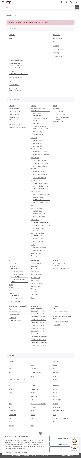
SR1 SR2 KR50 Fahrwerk (41, 155)
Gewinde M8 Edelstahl (38, 331)
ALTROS (55, 361)
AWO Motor (37, 143)
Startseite (12, 34)
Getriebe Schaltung (39, 126)
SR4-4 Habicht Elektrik (40, 183)
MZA (10, 404)
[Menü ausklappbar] (3, 1)
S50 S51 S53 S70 (36, 208)
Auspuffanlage (38, 135)
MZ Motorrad (35, 277)
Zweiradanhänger (37, 253)
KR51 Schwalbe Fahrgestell (38, 198)
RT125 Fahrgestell (17, 272)
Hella (55, 389)
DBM (10, 372)
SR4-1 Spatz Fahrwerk (40, 163)
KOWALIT (34, 393)
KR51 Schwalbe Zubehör (41, 202)
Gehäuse (36, 123)
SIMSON (11, 418)
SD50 (32, 297)
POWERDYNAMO (58, 411)
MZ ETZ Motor (15, 302)
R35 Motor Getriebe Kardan (62, 118)
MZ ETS (11, 290)
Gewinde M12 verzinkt (38, 345)
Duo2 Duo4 (34, 266)
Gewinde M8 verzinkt (38, 334)
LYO (10, 396)
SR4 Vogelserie (36, 289)
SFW (54, 414)
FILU (10, 385)
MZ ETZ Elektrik (16, 296)
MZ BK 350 (12, 263)
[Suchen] (77, 7)
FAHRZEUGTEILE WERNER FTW (17, 381)
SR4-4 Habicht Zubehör (41, 189)
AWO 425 (34, 137)
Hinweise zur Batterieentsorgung (15, 89)
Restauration (58, 309)
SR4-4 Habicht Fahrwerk (41, 186)
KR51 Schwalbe (36, 192)
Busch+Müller (35, 369)
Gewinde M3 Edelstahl (38, 311)
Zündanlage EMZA (15, 114)
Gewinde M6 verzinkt (38, 328)
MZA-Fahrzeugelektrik (38, 404)
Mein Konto (12, 42)
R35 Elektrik (59, 111)
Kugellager (12, 309)
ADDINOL (57, 306)
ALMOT (33, 361)
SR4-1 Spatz (35, 157)
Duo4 (32, 244)
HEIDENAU (34, 389)
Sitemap (56, 45)
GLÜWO (33, 385)
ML (10, 400)
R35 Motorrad (35, 280)
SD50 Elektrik (37, 236)
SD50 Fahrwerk (38, 239)
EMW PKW (34, 269)
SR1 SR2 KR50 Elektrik (40, 152)
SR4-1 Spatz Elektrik (39, 160)
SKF (32, 418)
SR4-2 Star (34, 169)
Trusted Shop (57, 56)
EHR (32, 376)
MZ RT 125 (12, 266)
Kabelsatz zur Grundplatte (17, 128)
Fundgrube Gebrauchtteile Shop (62, 318)
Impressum (8, 452)
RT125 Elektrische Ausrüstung (17, 276)
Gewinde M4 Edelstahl (38, 314)
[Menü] (78, 438)
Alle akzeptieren (62, 438)
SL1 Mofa (34, 292)
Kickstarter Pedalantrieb (41, 129)
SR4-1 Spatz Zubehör (40, 166)
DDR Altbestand (36, 372)
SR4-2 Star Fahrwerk (40, 175)
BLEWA (11, 369)
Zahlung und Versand (16, 77)
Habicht (11, 389)
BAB (10, 365)
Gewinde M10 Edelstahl (39, 337)
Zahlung (56, 53)
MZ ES (11, 284)
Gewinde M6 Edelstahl (38, 325)
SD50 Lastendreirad (37, 233)
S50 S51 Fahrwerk (39, 214)
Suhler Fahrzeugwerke (60, 418)
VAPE (32, 422)
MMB (32, 400)
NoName (34, 407)
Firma (10, 38)
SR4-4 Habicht (35, 180)
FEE (32, 380)
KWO (55, 393)
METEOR (56, 396)
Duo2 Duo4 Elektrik (39, 247)
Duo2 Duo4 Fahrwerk (40, 250)
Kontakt (55, 42)
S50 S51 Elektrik (38, 211)
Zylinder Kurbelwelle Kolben (40, 119)
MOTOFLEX (57, 400)
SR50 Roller (35, 219)
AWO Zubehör (38, 146)
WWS (32, 425)
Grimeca (56, 385)
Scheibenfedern (14, 315)
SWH (10, 422)
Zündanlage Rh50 (14, 108)
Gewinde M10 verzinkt (38, 339)
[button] (61, 2)
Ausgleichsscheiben (15, 320)
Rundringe (12, 317)
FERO (55, 380)
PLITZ (32, 411)
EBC (10, 376)
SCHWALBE (12, 414)
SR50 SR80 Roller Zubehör (39, 229)
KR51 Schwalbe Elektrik (41, 195)
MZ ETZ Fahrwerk (16, 299)
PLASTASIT (12, 411)
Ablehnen (63, 450)
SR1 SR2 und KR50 (37, 149)
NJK (10, 407)
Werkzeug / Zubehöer (61, 322)
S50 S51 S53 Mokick (37, 283)
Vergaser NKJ (37, 132)
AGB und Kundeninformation (15, 72)
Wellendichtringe (14, 312)
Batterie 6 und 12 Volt (16, 125)
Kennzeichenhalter (60, 312)
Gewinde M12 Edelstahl (39, 342)
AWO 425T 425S (36, 263)
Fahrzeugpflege (36, 256)
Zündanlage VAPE (14, 117)
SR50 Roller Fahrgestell (41, 222)
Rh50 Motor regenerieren (37, 114)
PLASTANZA (57, 407)
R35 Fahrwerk (60, 114)
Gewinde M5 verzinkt (38, 322)
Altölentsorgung (14, 84)
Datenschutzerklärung (21, 452)
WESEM (11, 425)
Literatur (57, 324)
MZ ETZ (11, 293)
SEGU (33, 414)
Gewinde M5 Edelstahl (38, 319)
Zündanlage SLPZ (14, 111)
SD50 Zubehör (38, 242)
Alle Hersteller (58, 38)
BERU (33, 365)
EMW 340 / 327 (58, 122)
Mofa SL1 (34, 205)
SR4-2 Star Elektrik (39, 172)
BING (55, 365)
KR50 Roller (35, 272)
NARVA (55, 404)
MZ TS (11, 287)
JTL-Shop (70, 455)
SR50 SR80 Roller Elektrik (41, 225)
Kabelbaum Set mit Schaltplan (59, 264)
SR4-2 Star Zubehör (39, 177)
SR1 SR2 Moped (36, 286)
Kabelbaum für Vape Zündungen (15, 121)
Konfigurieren (62, 444)
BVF (54, 369)
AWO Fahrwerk (38, 140)
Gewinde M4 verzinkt (38, 317)
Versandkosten (58, 49)
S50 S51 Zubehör (39, 217)
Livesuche (56, 34)
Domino (55, 372)
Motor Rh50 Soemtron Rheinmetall (38, 109)
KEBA (10, 393)
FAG (54, 376)
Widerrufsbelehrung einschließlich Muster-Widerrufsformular (16, 66)
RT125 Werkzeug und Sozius (18, 281)
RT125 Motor (15, 269)
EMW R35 (56, 108)
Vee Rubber (57, 422)
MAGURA (34, 396)
